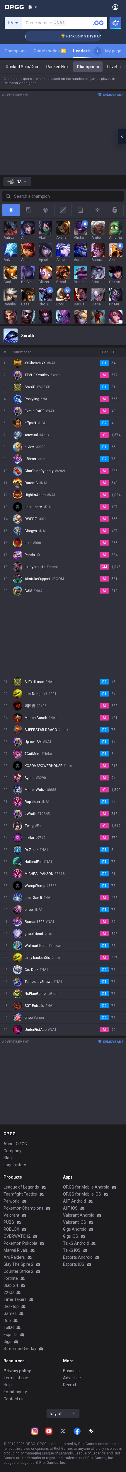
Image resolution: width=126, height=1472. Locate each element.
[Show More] (32, 7)
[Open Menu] (115, 7)
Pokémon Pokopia (20, 1243)
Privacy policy (17, 1370)
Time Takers (15, 1299)
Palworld (12, 1201)
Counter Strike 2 (18, 1271)
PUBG (9, 1222)
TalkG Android (76, 1243)
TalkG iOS (72, 1250)
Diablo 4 (11, 1285)
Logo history (15, 1165)
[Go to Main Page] (14, 7)
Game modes (49, 51)
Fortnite (11, 1278)
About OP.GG (15, 1143)
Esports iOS (73, 1264)
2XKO (9, 1292)
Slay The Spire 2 (18, 1264)
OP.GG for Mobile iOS (82, 1194)
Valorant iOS (74, 1222)
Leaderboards (87, 51)
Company (12, 1150)
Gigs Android (74, 1229)
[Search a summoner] (98, 23)
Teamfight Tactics (20, 1194)
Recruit (69, 1384)
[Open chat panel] (121, 136)
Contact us (13, 1399)
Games (10, 1313)
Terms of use (16, 1377)
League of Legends (21, 1187)
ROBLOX (11, 1229)
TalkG (9, 1327)
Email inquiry (15, 1392)
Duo (7, 1320)
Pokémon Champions (23, 1208)
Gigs (7, 1341)
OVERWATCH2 (17, 1236)
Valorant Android (78, 1215)
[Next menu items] (97, 51)
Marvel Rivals (16, 1250)
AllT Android (74, 1201)
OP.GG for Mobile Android (86, 1187)
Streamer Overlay (20, 1348)
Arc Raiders (14, 1257)
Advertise (72, 1377)
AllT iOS (70, 1208)
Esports (11, 1334)
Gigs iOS (70, 1236)
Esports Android (78, 1257)
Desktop (11, 1306)
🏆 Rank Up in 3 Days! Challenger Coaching (88, 36)
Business (71, 1370)
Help (8, 1384)
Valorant (11, 1215)
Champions (16, 51)
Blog (8, 1157)
